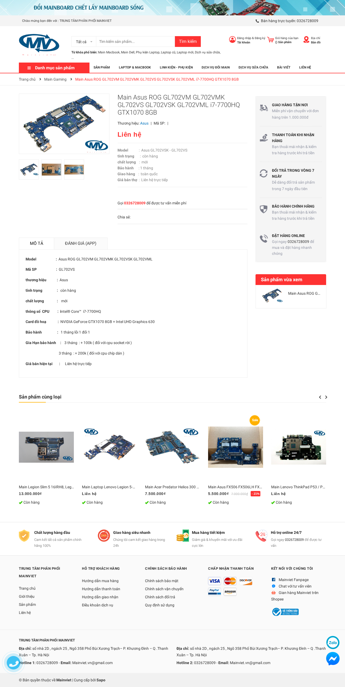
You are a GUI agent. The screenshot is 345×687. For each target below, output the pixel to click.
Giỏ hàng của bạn (286, 38)
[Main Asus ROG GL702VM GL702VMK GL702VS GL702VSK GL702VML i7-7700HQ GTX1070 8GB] (272, 295)
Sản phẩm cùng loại (40, 397)
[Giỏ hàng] (270, 39)
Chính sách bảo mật (161, 581)
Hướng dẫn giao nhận (100, 597)
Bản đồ (315, 42)
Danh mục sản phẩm (55, 67)
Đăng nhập (244, 38)
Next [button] (326, 397)
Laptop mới (185, 52)
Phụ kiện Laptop (148, 52)
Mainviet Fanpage (294, 580)
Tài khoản (243, 42)
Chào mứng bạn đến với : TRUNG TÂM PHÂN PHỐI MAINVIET (67, 21)
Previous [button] (320, 397)
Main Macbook (109, 52)
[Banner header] (172, 7)
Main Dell (127, 52)
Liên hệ (25, 612)
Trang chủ (27, 588)
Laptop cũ (168, 52)
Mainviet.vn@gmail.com (92, 663)
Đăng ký (260, 38)
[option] (30, 170)
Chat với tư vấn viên (295, 586)
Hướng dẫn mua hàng (100, 581)
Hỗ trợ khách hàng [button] (101, 568)
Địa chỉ (315, 38)
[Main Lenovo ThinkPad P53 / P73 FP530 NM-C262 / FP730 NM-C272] (298, 447)
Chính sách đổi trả (160, 597)
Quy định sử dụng (159, 605)
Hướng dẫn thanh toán (101, 589)
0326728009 (307, 21)
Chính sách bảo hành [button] (166, 568)
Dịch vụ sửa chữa (207, 52)
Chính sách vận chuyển (164, 589)
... (72, 58)
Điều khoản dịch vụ (97, 605)
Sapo (100, 680)
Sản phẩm (27, 604)
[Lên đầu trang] (336, 678)
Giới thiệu (26, 596)
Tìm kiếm (188, 41)
